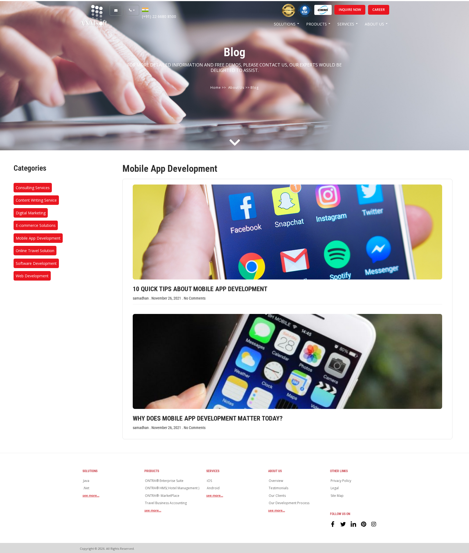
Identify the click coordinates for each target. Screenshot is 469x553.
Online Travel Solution (35, 250)
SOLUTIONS (285, 24)
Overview (276, 480)
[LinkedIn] (353, 523)
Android (213, 488)
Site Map (337, 495)
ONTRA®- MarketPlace (162, 495)
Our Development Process (289, 503)
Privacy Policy (341, 480)
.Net (86, 488)
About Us (236, 87)
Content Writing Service (36, 200)
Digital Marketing (31, 212)
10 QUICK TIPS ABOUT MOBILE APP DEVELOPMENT (200, 289)
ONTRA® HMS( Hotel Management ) (172, 488)
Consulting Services (33, 187)
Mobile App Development (38, 238)
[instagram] (374, 523)
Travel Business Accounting (166, 503)
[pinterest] (363, 523)
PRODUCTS (316, 24)
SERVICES (345, 24)
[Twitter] (343, 523)
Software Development (36, 263)
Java (86, 480)
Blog (254, 87)
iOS (209, 480)
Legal (335, 488)
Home (215, 87)
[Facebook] (332, 523)
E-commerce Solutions (36, 225)
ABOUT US (374, 24)
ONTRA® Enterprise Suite (164, 480)
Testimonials (278, 488)
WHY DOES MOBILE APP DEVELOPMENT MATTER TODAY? (208, 418)
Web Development (32, 275)
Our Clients (277, 495)
